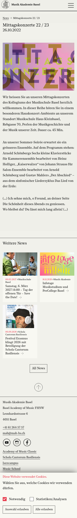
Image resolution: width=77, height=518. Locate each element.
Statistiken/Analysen (51, 499)
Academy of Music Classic (20, 451)
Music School (11, 469)
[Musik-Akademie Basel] (20, 5)
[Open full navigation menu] (71, 5)
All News (38, 368)
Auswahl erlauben (17, 509)
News (6, 18)
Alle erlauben (44, 509)
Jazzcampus (10, 463)
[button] (38, 387)
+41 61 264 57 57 (13, 427)
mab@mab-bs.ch (14, 433)
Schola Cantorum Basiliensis (21, 457)
